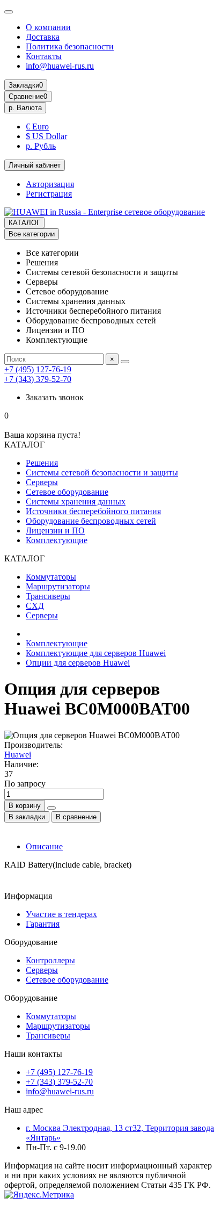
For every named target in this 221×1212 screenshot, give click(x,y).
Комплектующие (56, 540)
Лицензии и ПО (55, 530)
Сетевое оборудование (67, 491)
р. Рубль (41, 145)
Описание (44, 846)
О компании (48, 27)
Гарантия (43, 923)
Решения (42, 462)
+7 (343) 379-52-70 (37, 379)
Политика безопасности (70, 46)
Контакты (44, 56)
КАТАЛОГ (24, 223)
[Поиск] (125, 361)
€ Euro (37, 126)
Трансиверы (48, 596)
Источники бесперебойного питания (93, 511)
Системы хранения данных (76, 501)
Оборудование (30, 942)
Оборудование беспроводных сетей (91, 520)
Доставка (43, 36)
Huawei (17, 754)
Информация (28, 895)
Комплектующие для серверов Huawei (96, 653)
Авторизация (50, 184)
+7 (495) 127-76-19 (37, 369)
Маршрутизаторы (58, 586)
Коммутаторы (51, 576)
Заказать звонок (55, 397)
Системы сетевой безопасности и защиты (102, 472)
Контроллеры (50, 960)
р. (25, 108)
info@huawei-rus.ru (60, 65)
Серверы (42, 482)
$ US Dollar (46, 136)
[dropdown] (8, 11)
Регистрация (49, 193)
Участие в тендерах (61, 914)
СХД (35, 605)
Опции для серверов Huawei (78, 662)
